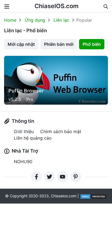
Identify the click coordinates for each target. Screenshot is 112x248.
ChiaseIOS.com (57, 5)
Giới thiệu (24, 131)
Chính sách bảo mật (60, 131)
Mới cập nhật (21, 44)
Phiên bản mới (58, 44)
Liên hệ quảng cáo (33, 138)
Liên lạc (61, 20)
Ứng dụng (35, 20)
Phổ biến (92, 44)
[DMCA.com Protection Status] (93, 196)
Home (10, 20)
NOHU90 (23, 161)
